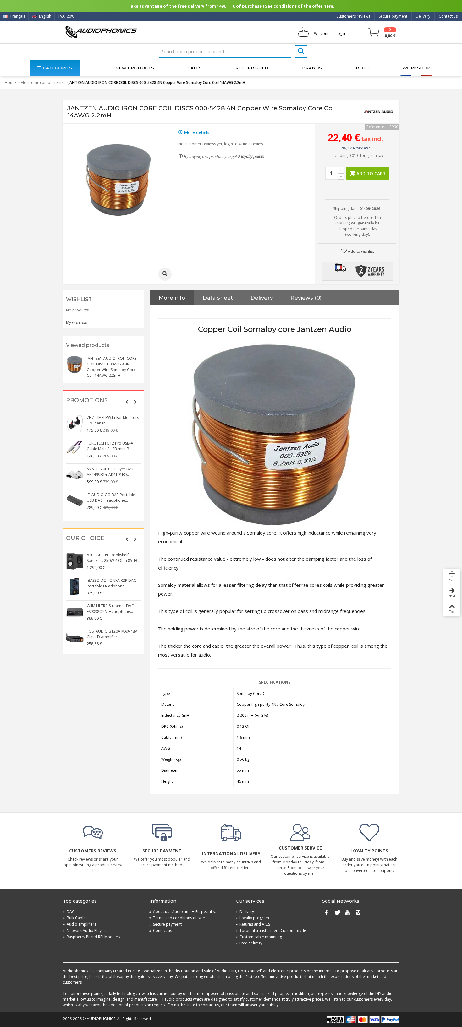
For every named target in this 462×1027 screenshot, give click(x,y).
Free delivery (249, 943)
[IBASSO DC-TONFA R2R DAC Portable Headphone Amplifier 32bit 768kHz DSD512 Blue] (75, 586)
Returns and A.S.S (253, 924)
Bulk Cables (75, 918)
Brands (312, 67)
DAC (68, 911)
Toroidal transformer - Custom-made (271, 930)
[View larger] (165, 274)
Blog (362, 67)
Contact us (448, 16)
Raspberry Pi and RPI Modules (91, 936)
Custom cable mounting (259, 936)
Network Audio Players (85, 930)
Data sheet (218, 298)
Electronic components (42, 82)
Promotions (87, 400)
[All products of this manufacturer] (378, 112)
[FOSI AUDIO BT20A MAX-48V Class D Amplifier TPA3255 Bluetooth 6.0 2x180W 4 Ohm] (75, 637)
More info (172, 298)
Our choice (85, 538)
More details (196, 132)
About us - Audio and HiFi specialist (182, 911)
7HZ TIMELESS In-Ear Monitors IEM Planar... (113, 420)
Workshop (416, 67)
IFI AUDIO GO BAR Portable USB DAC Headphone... (111, 497)
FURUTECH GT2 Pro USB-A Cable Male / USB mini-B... (110, 446)
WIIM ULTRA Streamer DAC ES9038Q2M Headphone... (110, 608)
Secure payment (393, 16)
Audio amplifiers (79, 924)
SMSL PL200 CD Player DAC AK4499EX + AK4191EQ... (110, 471)
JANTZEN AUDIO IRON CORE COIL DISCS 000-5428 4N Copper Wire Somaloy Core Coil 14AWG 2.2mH (111, 367)
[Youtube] (348, 913)
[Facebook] (326, 913)
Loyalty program (252, 918)
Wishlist (79, 299)
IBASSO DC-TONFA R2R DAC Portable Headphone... (111, 583)
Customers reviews (353, 16)
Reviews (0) (306, 298)
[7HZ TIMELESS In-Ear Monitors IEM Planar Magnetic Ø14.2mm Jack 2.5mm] (75, 423)
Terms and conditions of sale (177, 918)
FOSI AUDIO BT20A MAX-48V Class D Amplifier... (112, 634)
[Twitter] (337, 913)
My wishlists (76, 322)
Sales (195, 67)
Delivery (423, 16)
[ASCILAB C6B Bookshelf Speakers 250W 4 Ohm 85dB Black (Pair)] (75, 561)
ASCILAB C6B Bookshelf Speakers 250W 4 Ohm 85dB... (113, 557)
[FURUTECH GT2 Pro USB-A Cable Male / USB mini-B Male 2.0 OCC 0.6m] (75, 449)
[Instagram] (358, 913)
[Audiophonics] (101, 32)
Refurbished (251, 67)
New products (134, 67)
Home (10, 82)
